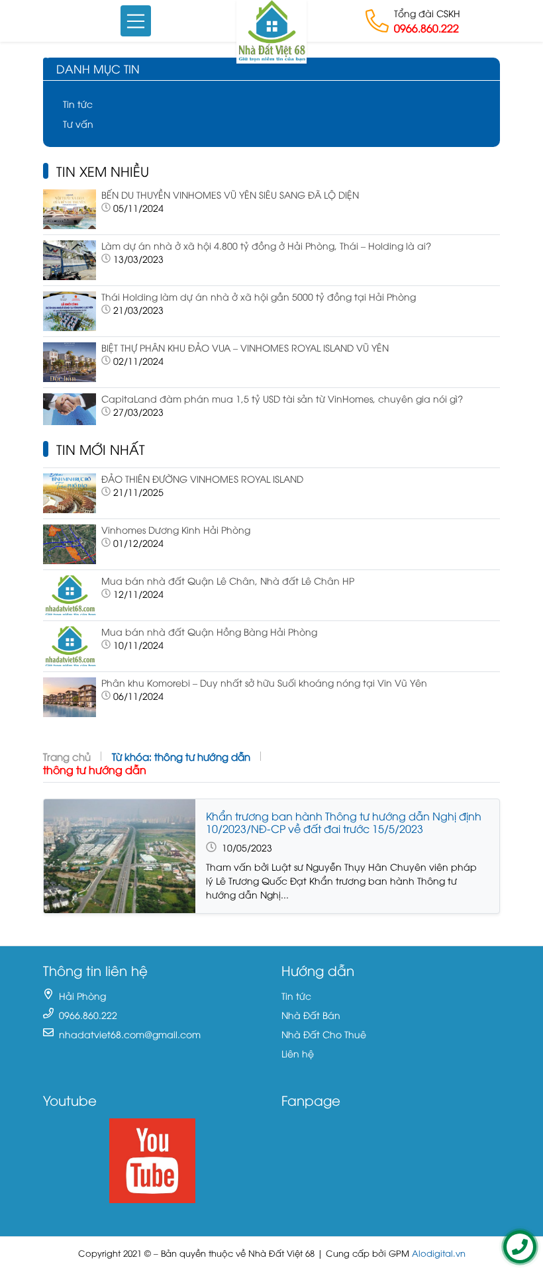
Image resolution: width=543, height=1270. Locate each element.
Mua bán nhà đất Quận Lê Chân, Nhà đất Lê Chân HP (227, 580)
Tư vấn (78, 123)
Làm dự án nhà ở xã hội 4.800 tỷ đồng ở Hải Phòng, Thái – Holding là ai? (266, 245)
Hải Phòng (82, 995)
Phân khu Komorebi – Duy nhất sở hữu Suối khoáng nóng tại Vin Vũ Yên (264, 682)
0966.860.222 (426, 28)
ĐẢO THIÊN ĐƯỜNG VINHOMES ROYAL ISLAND (202, 478)
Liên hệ (297, 1053)
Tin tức (78, 103)
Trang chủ (67, 756)
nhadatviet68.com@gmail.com (130, 1034)
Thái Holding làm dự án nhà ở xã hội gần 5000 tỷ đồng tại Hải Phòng (258, 296)
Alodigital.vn (439, 1253)
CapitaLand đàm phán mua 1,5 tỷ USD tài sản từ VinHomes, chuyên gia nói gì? (282, 398)
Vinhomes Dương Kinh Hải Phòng (175, 529)
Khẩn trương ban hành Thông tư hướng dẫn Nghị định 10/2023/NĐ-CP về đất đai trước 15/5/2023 (343, 822)
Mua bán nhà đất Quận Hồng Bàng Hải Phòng (209, 631)
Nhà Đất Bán (310, 1014)
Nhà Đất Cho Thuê (323, 1034)
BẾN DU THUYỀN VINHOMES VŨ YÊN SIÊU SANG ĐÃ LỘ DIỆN (230, 194)
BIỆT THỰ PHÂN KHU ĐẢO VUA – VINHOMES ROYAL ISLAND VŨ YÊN (245, 347)
